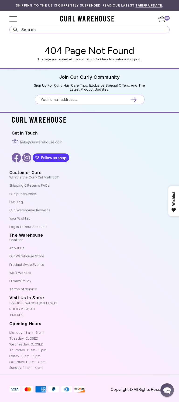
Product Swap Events (26, 264)
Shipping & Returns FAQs (29, 185)
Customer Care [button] (25, 172)
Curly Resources (22, 194)
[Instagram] (26, 157)
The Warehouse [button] (26, 235)
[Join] (133, 99)
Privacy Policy (20, 281)
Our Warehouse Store (26, 256)
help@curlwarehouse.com (41, 142)
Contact (16, 240)
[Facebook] (16, 157)
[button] (167, 390)
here (105, 59)
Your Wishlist (19, 218)
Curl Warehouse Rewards (30, 210)
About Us (17, 248)
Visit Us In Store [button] (26, 297)
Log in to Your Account (27, 226)
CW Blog (16, 202)
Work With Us (20, 272)
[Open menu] (16, 19)
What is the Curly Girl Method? (34, 177)
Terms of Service (23, 289)
